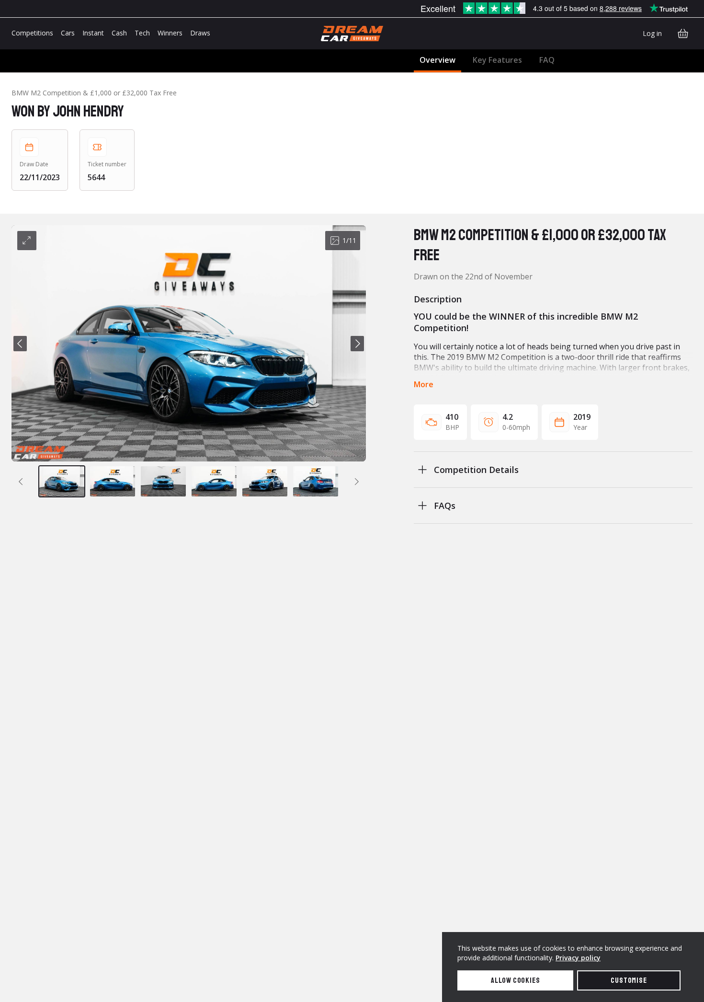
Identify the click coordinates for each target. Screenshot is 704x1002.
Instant (93, 32)
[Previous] (20, 343)
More (423, 384)
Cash (119, 32)
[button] (188, 343)
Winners (170, 32)
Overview (437, 60)
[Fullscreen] (26, 240)
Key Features (497, 60)
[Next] (357, 343)
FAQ (547, 60)
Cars (68, 32)
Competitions (32, 32)
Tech (142, 32)
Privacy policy (578, 957)
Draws (200, 32)
